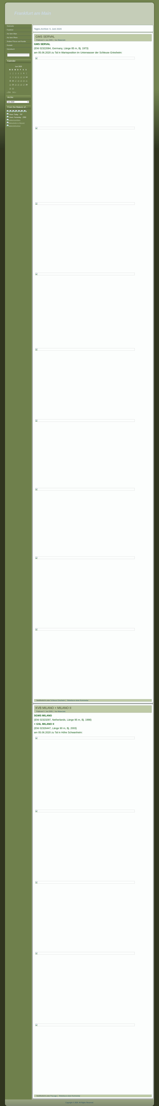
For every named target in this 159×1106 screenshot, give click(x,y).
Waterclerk (61, 40)
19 (21, 81)
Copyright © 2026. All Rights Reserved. (79, 1103)
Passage (53, 1096)
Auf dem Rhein (12, 38)
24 (16, 85)
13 (24, 77)
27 (24, 85)
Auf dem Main (12, 34)
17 (16, 81)
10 (16, 77)
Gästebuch (11, 49)
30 (13, 89)
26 (21, 85)
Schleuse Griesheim (57, 700)
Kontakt (9, 45)
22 (10, 85)
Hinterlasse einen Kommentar (77, 700)
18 (18, 81)
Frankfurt (10, 30)
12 (21, 77)
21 (26, 81)
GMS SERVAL (45, 36)
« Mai (9, 92)
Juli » (14, 92)
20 (24, 81)
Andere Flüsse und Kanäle (16, 41)
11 (18, 77)
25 (18, 85)
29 (10, 89)
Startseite (10, 26)
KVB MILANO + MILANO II (53, 708)
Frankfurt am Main (32, 13)
